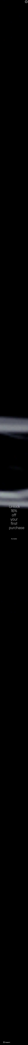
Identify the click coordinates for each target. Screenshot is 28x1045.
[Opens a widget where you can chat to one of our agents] (6, 1042)
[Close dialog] (26, 2)
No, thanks (14, 538)
